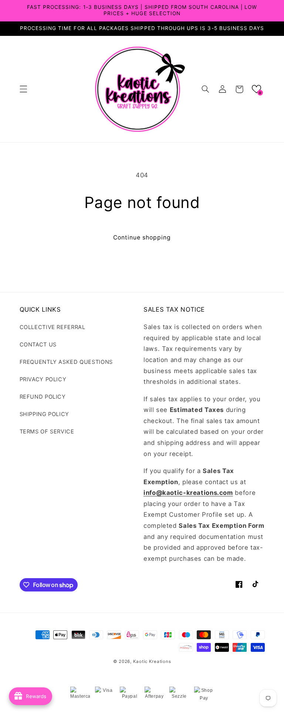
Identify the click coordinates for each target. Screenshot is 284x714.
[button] (23, 89)
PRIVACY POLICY (43, 379)
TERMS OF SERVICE (47, 431)
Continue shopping (142, 237)
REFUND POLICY (43, 396)
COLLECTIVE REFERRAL (52, 327)
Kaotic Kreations (152, 661)
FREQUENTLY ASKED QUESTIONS (66, 362)
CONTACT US (38, 344)
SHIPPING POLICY (44, 414)
